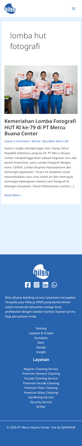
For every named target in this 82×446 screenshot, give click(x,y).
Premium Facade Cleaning (41, 383)
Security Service (41, 402)
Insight (41, 352)
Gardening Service (41, 397)
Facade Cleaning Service (41, 378)
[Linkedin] (45, 285)
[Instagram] (36, 285)
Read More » (13, 195)
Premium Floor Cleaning (41, 388)
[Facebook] (28, 285)
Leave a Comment (16, 141)
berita (36, 141)
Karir (41, 342)
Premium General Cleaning (41, 373)
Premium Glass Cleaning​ (41, 392)
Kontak (41, 347)
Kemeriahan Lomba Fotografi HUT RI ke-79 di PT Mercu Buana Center (40, 127)
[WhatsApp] (54, 285)
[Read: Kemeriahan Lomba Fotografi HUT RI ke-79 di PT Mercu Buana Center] (41, 89)
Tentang (41, 328)
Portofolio (41, 338)
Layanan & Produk (41, 333)
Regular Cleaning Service (41, 369)
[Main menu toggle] (73, 8)
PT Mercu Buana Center (33, 427)
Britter (41, 407)
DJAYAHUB (68, 427)
